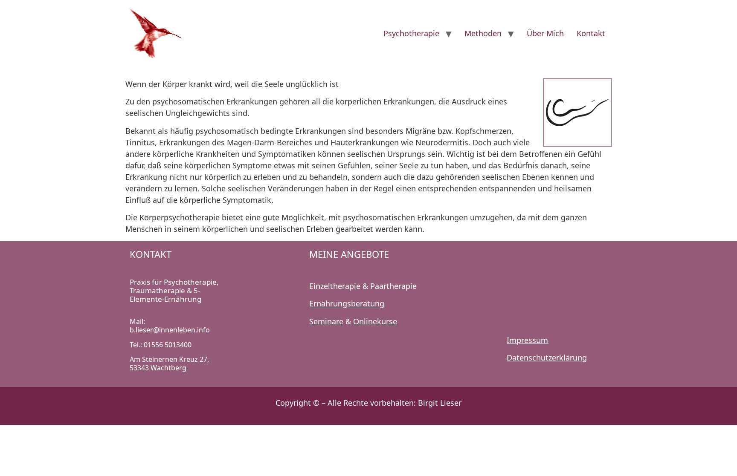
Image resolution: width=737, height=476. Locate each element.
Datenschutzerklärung (547, 357)
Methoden (483, 33)
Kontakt (591, 33)
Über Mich (545, 33)
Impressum (527, 340)
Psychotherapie (411, 33)
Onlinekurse (375, 321)
